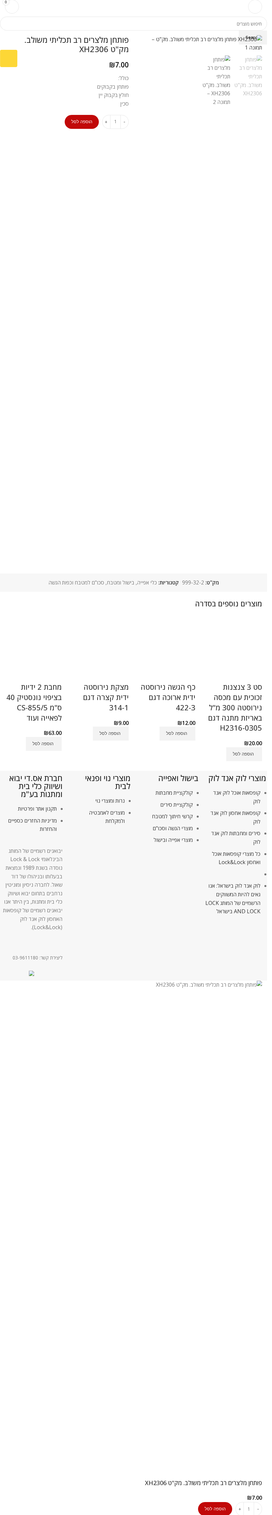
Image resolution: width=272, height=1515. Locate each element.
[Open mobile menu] (255, 6)
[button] (244, 754)
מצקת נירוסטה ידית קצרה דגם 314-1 (106, 697)
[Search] (28, 6)
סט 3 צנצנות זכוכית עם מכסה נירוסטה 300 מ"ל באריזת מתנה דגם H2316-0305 (235, 707)
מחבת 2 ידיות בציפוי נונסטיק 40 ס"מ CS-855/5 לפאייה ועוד (34, 702)
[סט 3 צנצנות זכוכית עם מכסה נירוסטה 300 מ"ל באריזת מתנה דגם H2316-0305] (233, 648)
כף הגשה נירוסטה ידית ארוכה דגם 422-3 (168, 697)
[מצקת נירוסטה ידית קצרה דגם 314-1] (100, 648)
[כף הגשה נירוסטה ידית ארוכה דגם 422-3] (167, 648)
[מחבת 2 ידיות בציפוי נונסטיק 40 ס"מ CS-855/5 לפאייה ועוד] (33, 648)
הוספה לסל (81, 121)
